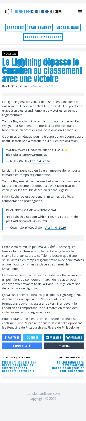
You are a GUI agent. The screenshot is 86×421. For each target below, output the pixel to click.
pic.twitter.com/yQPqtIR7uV (27, 154)
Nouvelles (10, 53)
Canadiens (15, 27)
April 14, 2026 (39, 161)
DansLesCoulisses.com (15, 86)
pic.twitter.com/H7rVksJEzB (26, 221)
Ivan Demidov (40, 27)
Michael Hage (67, 27)
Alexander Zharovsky (43, 37)
